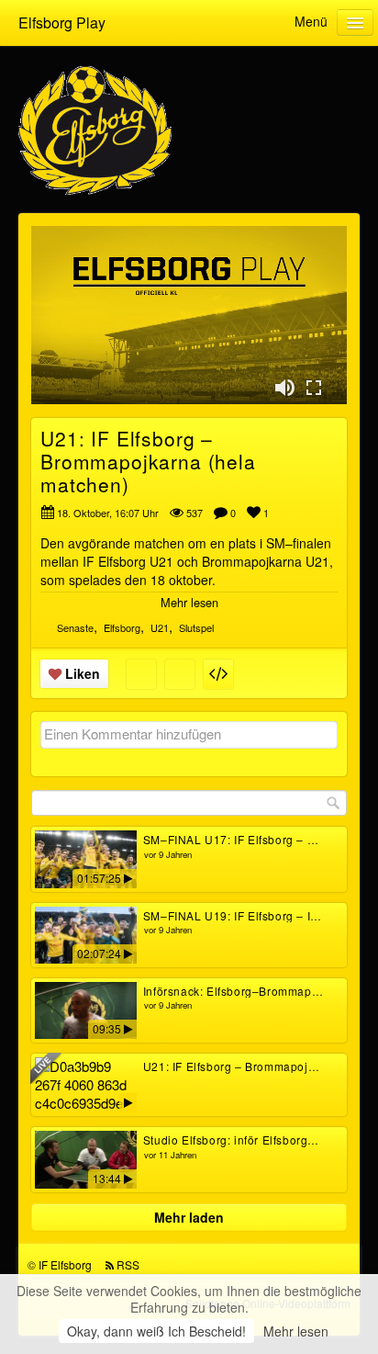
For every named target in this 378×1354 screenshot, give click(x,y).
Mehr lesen (295, 1331)
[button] (284, 388)
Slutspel (196, 627)
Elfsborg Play (62, 22)
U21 (159, 627)
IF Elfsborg (65, 1264)
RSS (128, 1264)
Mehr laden (189, 1217)
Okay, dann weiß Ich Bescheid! (156, 1331)
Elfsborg (122, 627)
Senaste (75, 627)
